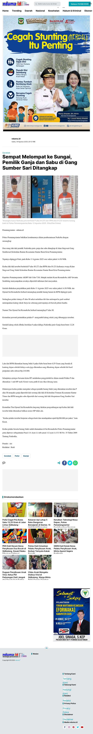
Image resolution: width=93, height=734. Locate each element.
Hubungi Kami (65, 690)
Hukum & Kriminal (72, 10)
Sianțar (26, 456)
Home (5, 10)
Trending (16, 10)
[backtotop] (46, 649)
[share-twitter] (69, 463)
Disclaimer (65, 719)
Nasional (40, 10)
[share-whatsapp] (75, 463)
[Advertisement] (56, 664)
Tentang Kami (65, 679)
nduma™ (17, 660)
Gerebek (6, 153)
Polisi (17, 456)
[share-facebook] (64, 463)
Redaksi (65, 700)
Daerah (28, 10)
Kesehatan (53, 10)
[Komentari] (3, 463)
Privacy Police (65, 708)
